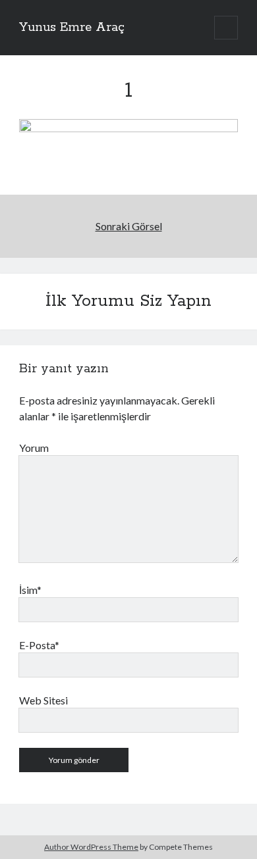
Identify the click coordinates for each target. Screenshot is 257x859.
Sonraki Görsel (129, 226)
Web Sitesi (43, 700)
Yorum (34, 447)
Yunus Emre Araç (72, 28)
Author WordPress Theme (91, 847)
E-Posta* (39, 645)
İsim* (30, 589)
